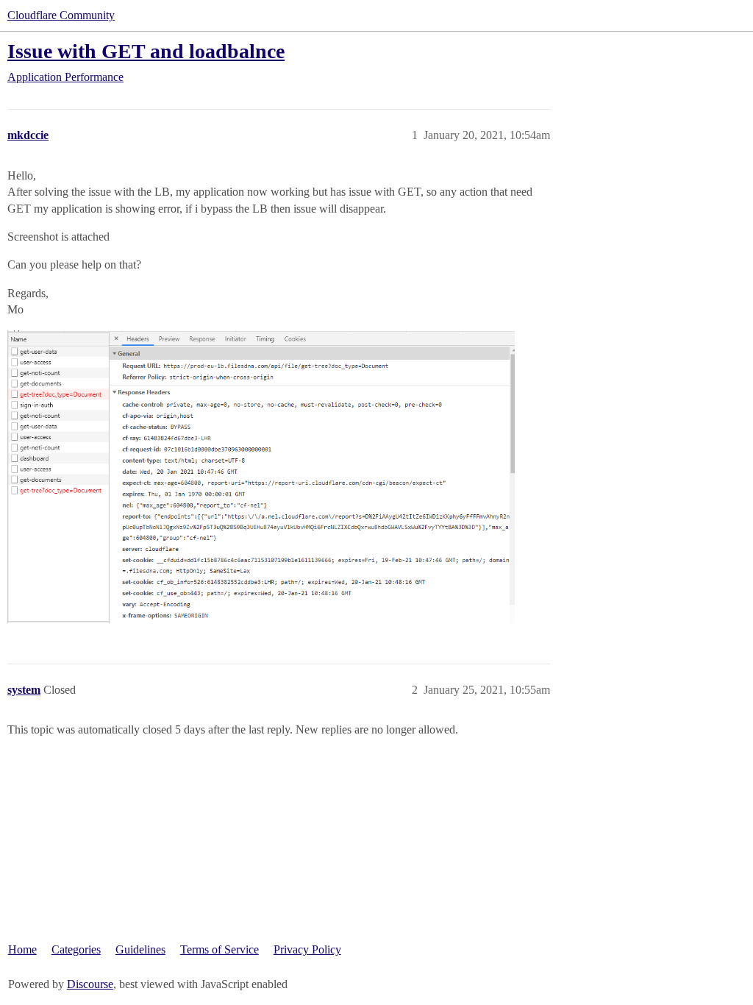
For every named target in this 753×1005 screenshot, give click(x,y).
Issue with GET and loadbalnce (146, 51)
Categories (76, 949)
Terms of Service (219, 949)
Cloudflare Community (61, 15)
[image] (261, 477)
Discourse (90, 984)
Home (22, 949)
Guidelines (140, 949)
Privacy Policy (307, 949)
